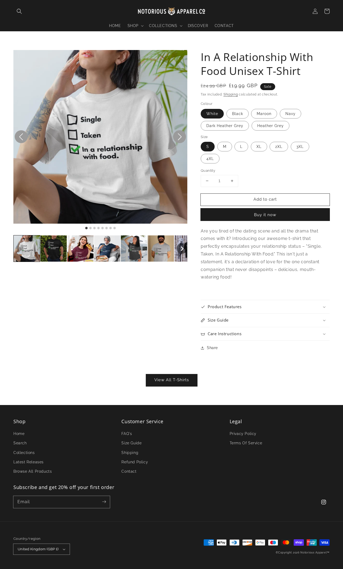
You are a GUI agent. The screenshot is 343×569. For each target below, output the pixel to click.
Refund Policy (134, 462)
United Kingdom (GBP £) (38, 549)
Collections (24, 452)
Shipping (230, 94)
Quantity (208, 171)
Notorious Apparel (313, 552)
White (212, 114)
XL (259, 146)
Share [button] (212, 348)
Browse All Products (32, 471)
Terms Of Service (246, 443)
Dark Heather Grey (224, 126)
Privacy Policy (243, 433)
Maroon (264, 114)
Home (18, 433)
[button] (19, 11)
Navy (290, 114)
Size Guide (131, 443)
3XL (300, 146)
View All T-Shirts (171, 379)
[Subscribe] (104, 502)
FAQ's (126, 433)
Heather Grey (270, 126)
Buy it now (265, 214)
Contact (128, 471)
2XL (278, 146)
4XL (210, 158)
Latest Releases (28, 462)
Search (20, 443)
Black (237, 114)
